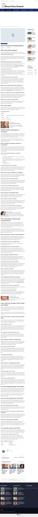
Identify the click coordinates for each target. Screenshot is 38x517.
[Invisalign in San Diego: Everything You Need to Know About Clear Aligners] (20, 466)
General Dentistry (24, 10)
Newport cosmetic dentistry (19, 457)
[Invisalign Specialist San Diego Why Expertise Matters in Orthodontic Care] (30, 58)
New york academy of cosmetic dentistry (5, 458)
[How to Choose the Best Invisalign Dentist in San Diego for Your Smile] (12, 466)
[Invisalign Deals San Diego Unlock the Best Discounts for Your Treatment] (30, 46)
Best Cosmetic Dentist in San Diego (33, 33)
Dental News (31, 10)
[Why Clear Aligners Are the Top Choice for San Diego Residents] (5, 466)
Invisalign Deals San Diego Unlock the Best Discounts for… (8, 498)
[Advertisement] (19, 18)
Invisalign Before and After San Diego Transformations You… (8, 503)
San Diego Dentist (30, 74)
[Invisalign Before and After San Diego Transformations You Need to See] (30, 52)
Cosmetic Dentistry (8, 10)
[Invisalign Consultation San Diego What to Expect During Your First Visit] (30, 38)
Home (2, 10)
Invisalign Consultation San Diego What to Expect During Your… (8, 493)
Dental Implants (16, 10)
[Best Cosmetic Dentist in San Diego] (30, 33)
